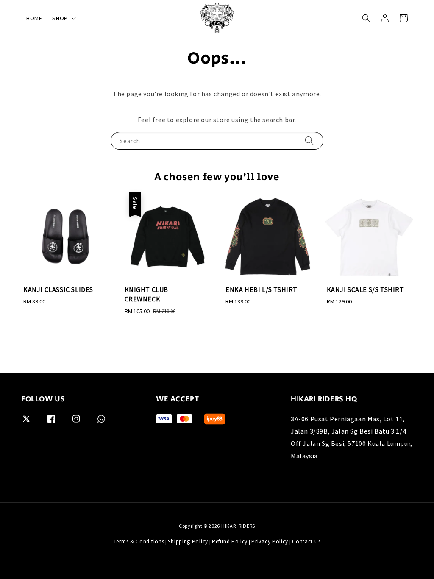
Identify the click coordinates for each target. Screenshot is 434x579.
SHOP (59, 18)
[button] (366, 18)
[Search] (309, 140)
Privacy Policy (269, 541)
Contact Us (306, 541)
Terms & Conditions (139, 541)
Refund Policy (230, 541)
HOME (34, 18)
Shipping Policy (188, 541)
